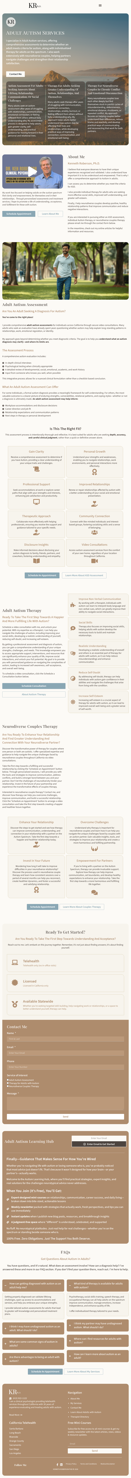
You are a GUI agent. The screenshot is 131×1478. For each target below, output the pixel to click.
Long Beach (15, 1432)
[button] (100, 5)
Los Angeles (15, 1453)
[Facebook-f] (57, 1464)
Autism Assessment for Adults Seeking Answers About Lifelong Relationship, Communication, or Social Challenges (25, 93)
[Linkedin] (61, 1464)
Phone (10, 1061)
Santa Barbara (16, 1428)
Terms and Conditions (88, 1464)
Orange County (16, 1441)
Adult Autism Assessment (21, 1080)
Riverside (13, 1437)
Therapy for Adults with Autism (24, 1083)
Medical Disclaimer (108, 1464)
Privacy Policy (71, 1464)
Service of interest (17, 1075)
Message (12, 1093)
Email (10, 1047)
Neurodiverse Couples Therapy (24, 1086)
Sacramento (15, 1445)
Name (10, 1033)
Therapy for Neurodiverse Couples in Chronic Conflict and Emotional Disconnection (105, 89)
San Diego (14, 1449)
